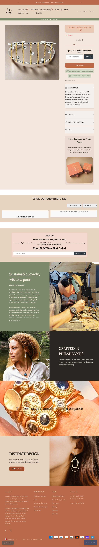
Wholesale (38, 13)
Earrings (54, 507)
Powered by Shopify (37, 539)
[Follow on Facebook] (6, 531)
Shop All (55, 514)
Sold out (80, 65)
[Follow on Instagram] (11, 531)
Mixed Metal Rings (58, 496)
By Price (21, 13)
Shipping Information (40, 503)
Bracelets (55, 510)
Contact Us (37, 510)
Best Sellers (34, 9)
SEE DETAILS (59, 2)
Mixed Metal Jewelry (58, 500)
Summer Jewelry (45, 10)
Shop (57, 9)
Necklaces (55, 503)
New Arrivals (22, 10)
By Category (65, 9)
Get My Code (80, 253)
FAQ (35, 500)
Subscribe (88, 57)
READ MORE (17, 469)
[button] (90, 542)
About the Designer (40, 496)
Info (27, 13)
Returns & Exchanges (40, 507)
